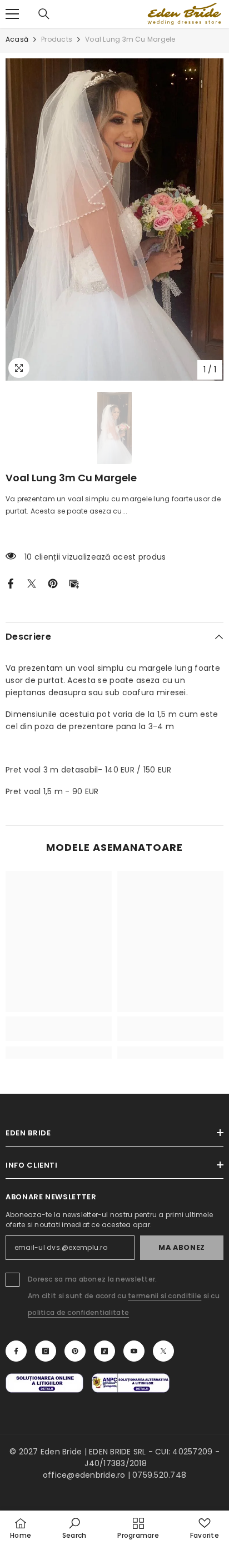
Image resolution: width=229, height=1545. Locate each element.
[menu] (12, 14)
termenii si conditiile (164, 1295)
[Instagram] (45, 1351)
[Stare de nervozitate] (32, 583)
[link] (59, 1028)
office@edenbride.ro (84, 1475)
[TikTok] (104, 1351)
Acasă (17, 39)
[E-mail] (74, 583)
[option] (114, 219)
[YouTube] (134, 1351)
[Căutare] (44, 14)
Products (56, 39)
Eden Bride (61, 1451)
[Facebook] (11, 583)
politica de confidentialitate (78, 1312)
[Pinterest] (53, 583)
